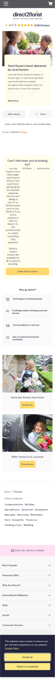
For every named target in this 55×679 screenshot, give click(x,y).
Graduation (41, 509)
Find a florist (27, 464)
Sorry (8, 519)
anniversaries (43, 168)
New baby (10, 514)
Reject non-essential (27, 666)
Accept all (27, 657)
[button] (6, 4)
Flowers (19, 39)
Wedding (28, 525)
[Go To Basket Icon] (50, 4)
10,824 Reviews (42, 25)
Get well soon (12, 509)
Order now (27, 405)
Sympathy (18, 519)
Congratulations (14, 504)
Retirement (36, 514)
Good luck (27, 509)
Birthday (30, 504)
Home (10, 39)
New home (23, 514)
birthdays (27, 168)
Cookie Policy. (12, 648)
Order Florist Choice (27, 271)
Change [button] (23, 132)
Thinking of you (13, 525)
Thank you (31, 519)
